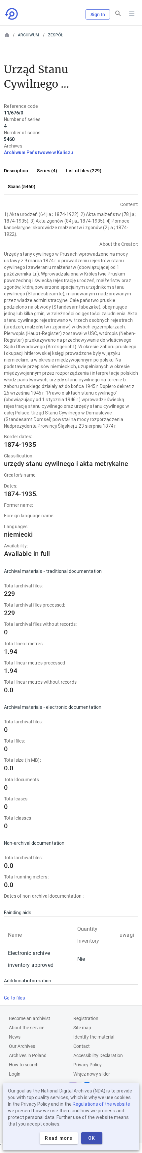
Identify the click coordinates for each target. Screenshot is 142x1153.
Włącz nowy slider (91, 1074)
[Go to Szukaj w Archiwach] (12, 14)
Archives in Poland (28, 1055)
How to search (24, 1064)
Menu (131, 14)
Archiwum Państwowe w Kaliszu (38, 152)
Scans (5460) (21, 186)
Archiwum (28, 35)
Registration (85, 1018)
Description (16, 170)
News (14, 1037)
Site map (82, 1027)
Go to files (14, 998)
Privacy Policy (87, 1064)
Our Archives (22, 1046)
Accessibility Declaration (98, 1055)
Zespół (55, 35)
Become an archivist (29, 1018)
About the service (26, 1027)
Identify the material (93, 1037)
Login (14, 1074)
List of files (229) (83, 170)
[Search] (118, 14)
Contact (81, 1046)
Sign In (97, 14)
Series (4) (47, 170)
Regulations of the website (101, 1104)
